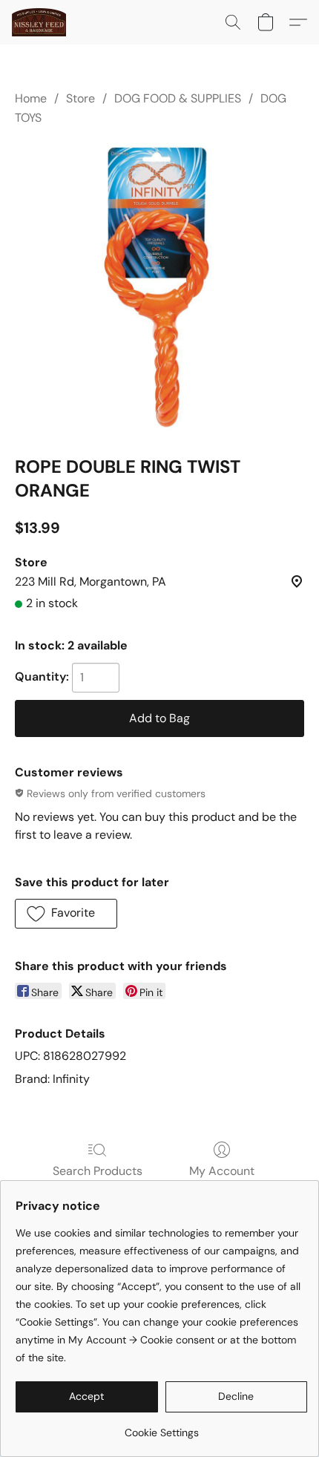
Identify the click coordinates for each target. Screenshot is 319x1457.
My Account (221, 1171)
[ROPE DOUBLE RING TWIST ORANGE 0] (159, 288)
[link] (161, 1426)
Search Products (97, 1171)
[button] (40, 22)
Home (31, 98)
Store (80, 98)
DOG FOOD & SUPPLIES (177, 98)
